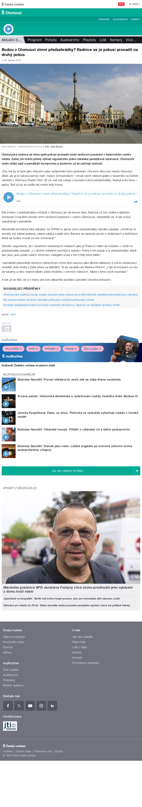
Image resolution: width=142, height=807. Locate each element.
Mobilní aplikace (13, 685)
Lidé (103, 40)
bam (13, 314)
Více (131, 40)
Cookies (7, 751)
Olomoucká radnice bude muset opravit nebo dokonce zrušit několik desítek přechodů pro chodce (70, 294)
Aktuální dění (12, 40)
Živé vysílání (91, 348)
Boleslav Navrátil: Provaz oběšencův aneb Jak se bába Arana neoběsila (69, 379)
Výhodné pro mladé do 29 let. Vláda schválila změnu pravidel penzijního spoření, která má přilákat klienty (66, 605)
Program (103, 19)
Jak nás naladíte (82, 636)
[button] (135, 202)
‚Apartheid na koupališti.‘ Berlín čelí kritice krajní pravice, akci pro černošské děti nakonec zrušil (61, 598)
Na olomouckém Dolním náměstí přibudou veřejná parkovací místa (48, 299)
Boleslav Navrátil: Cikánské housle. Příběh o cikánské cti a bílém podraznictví (74, 429)
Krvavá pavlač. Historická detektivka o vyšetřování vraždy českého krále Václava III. (78, 396)
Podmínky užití (42, 751)
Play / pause (8, 197)
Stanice (8, 647)
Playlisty (89, 40)
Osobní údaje (23, 751)
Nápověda (79, 642)
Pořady (51, 40)
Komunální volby (13, 642)
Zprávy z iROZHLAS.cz (20, 488)
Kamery (135, 19)
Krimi (32, 348)
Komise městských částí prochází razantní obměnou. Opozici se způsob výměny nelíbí (61, 305)
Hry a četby (12, 348)
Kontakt (77, 657)
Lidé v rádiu (79, 647)
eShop (7, 652)
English (59, 751)
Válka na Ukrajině (14, 636)
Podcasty (9, 680)
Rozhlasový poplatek (85, 662)
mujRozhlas (9, 340)
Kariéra (76, 652)
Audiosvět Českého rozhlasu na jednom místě (28, 365)
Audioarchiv (120, 19)
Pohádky (50, 348)
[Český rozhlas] (13, 4)
